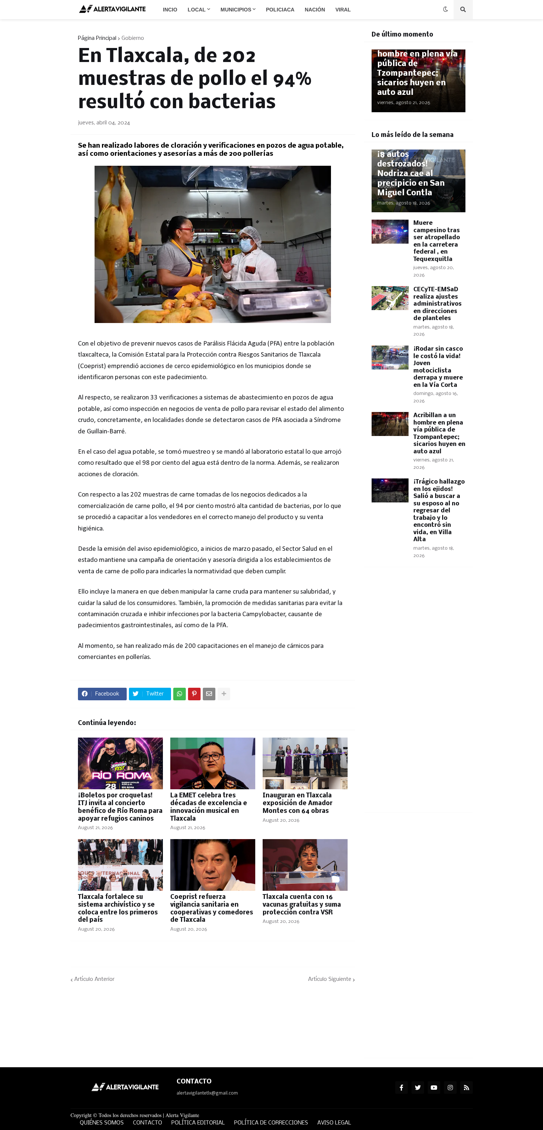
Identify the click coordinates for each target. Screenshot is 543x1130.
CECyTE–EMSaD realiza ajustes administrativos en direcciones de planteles (437, 304)
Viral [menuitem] (343, 10)
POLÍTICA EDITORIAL (198, 1123)
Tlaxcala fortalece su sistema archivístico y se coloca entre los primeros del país (118, 909)
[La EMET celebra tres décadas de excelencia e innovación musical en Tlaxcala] (212, 763)
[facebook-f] (401, 1087)
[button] (445, 9)
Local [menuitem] (197, 10)
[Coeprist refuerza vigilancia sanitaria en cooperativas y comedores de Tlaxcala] (212, 865)
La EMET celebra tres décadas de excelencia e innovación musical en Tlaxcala (208, 807)
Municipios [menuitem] (236, 10)
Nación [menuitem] (315, 10)
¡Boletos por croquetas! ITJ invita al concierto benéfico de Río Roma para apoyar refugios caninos (120, 807)
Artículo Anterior (94, 979)
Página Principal (97, 38)
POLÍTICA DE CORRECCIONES (271, 1123)
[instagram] (450, 1087)
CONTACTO (147, 1123)
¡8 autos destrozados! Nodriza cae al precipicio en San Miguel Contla (411, 174)
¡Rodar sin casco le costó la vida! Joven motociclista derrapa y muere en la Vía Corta (438, 367)
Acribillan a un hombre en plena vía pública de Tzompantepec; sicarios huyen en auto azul (417, 69)
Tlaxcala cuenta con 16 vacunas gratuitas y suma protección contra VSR (302, 905)
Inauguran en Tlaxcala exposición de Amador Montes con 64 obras (297, 803)
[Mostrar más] (224, 694)
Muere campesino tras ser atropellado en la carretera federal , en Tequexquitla (436, 241)
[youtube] (434, 1087)
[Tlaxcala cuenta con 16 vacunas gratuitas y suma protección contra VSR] (305, 865)
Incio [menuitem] (170, 10)
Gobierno (133, 38)
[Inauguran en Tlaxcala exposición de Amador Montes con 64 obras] (305, 763)
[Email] (209, 694)
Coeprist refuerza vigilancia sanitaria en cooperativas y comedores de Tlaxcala (211, 909)
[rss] (466, 1087)
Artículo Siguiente (329, 979)
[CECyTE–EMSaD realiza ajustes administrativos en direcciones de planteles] (390, 298)
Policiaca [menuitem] (280, 10)
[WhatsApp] (179, 694)
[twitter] (417, 1087)
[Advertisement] (418, 694)
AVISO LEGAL (334, 1123)
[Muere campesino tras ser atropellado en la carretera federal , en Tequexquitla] (390, 232)
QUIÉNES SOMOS (102, 1123)
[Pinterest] (194, 694)
